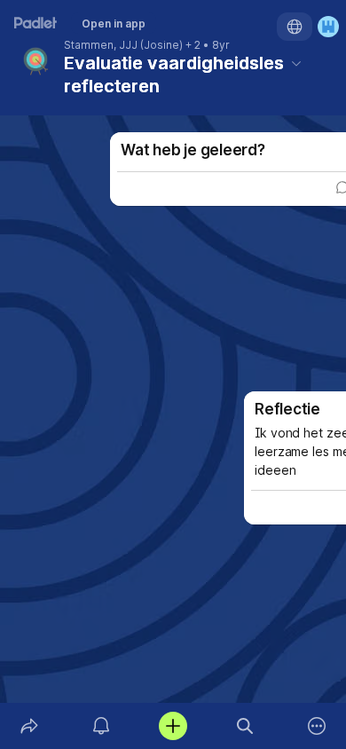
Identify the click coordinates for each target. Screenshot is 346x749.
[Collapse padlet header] (296, 63)
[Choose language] (294, 26)
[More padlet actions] (317, 726)
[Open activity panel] (100, 726)
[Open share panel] (29, 726)
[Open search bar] (245, 725)
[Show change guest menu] (328, 26)
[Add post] (172, 726)
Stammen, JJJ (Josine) (123, 45)
